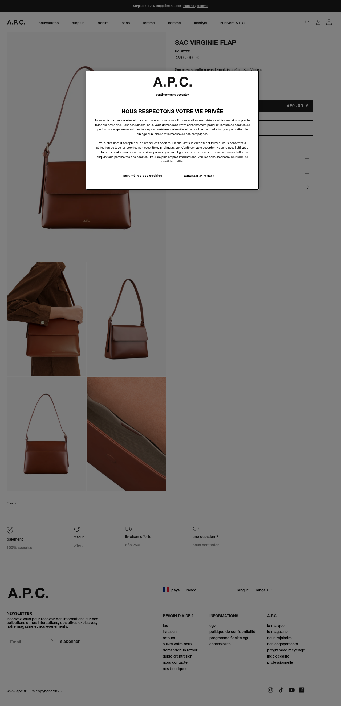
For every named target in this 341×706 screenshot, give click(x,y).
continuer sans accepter (172, 94)
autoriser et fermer (199, 176)
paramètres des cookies (142, 175)
